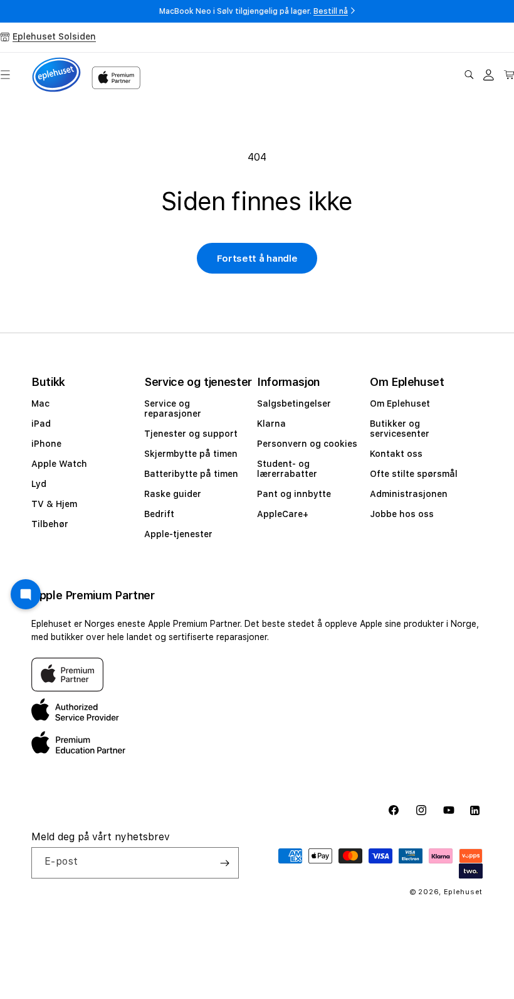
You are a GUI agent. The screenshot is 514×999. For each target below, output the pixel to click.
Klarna (271, 424)
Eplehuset (463, 892)
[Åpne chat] (26, 594)
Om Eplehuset (400, 403)
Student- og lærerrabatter (287, 469)
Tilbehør (49, 524)
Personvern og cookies (307, 444)
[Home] (56, 74)
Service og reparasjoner (172, 408)
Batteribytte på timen (191, 474)
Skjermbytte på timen (191, 454)
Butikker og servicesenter (399, 429)
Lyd (38, 484)
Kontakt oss (396, 454)
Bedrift (159, 514)
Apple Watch (59, 464)
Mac (40, 403)
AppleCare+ (282, 514)
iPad (41, 424)
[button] (469, 75)
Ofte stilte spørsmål (414, 474)
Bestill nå (330, 11)
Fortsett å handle (257, 258)
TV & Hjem (54, 504)
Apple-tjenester (178, 534)
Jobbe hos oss (402, 514)
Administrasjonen (409, 494)
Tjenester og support (191, 434)
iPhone (46, 444)
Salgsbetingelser (294, 403)
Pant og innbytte (294, 494)
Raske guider (172, 494)
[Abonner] (224, 863)
